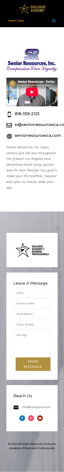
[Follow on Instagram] (31, 418)
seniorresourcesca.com (38, 135)
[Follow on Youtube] (40, 418)
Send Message (33, 364)
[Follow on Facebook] (22, 418)
